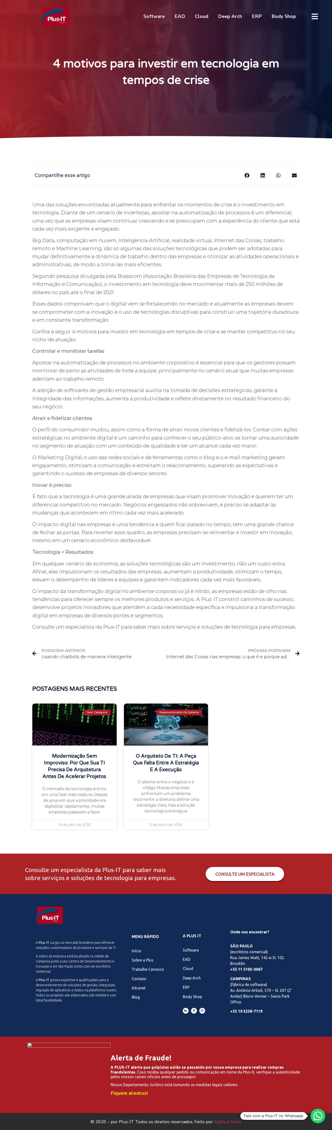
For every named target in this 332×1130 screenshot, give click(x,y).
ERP (257, 16)
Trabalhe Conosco (148, 969)
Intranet (139, 988)
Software (154, 16)
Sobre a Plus (142, 960)
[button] (246, 175)
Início (136, 951)
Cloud (201, 16)
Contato (139, 979)
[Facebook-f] (194, 1011)
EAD (180, 16)
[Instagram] (202, 1011)
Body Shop (283, 16)
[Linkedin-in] (186, 1011)
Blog (136, 997)
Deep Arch (230, 16)
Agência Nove (227, 1122)
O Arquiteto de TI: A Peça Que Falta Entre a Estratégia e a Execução (166, 763)
